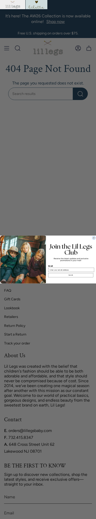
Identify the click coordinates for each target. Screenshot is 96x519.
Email (50, 266)
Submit (70, 275)
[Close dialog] (93, 237)
